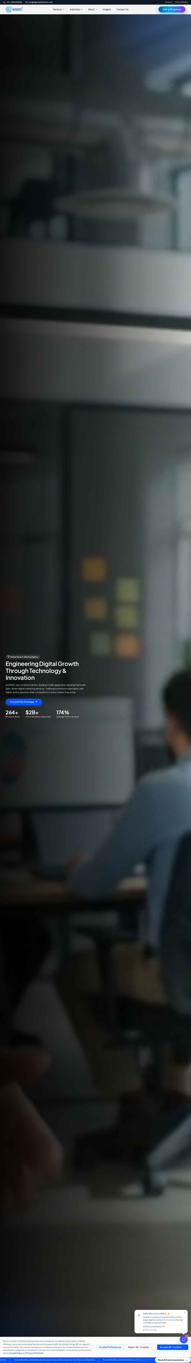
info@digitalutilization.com (41, 2)
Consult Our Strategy (22, 701)
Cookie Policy (16, 1353)
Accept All (172, 1347)
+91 (14, 2)
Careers (168, 2)
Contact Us (122, 9)
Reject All (140, 1347)
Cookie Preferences (110, 1347)
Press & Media (181, 2)
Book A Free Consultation (173, 1359)
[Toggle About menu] (97, 9)
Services (57, 9)
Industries (75, 9)
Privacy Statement (34, 1353)
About (91, 9)
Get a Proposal (172, 9)
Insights (107, 9)
